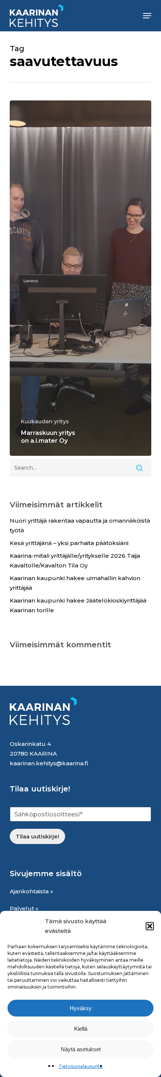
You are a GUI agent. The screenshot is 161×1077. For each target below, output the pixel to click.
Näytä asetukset (81, 1049)
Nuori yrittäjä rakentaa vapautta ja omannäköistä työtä (80, 525)
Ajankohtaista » (31, 891)
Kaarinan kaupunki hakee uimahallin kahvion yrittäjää (75, 583)
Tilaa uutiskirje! (37, 836)
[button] (150, 926)
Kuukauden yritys (45, 421)
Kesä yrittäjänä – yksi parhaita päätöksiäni (69, 543)
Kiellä (80, 1028)
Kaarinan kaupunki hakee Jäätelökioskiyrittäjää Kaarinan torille (78, 605)
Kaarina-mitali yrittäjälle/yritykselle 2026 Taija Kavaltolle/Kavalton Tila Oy (75, 560)
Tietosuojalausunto (80, 1066)
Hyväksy (81, 1008)
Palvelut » (24, 908)
